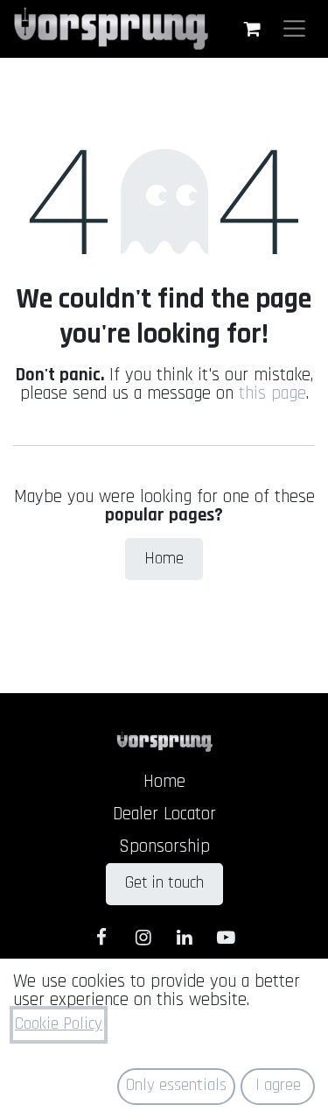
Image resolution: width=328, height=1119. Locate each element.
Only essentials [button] (176, 1085)
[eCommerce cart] (252, 29)
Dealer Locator (164, 814)
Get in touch (164, 883)
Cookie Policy (58, 1024)
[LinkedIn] (185, 937)
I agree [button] (278, 1085)
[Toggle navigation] (294, 28)
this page (272, 393)
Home (164, 559)
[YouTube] (226, 937)
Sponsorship (164, 846)
